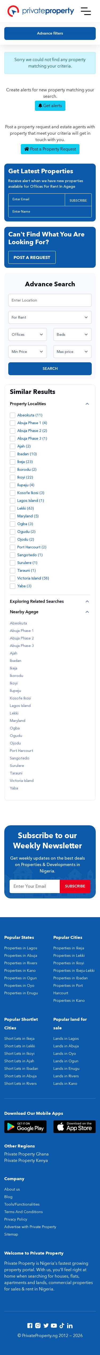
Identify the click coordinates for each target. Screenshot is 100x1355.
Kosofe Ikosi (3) (30, 492)
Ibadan (15, 661)
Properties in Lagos (20, 948)
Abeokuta (18, 623)
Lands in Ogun (65, 1061)
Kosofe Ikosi (20, 698)
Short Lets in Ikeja (19, 1038)
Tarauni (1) (26, 570)
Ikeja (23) (25, 461)
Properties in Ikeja (68, 948)
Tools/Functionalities (21, 1204)
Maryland (17, 721)
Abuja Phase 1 (22, 631)
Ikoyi (14, 683)
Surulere (17, 766)
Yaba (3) (24, 586)
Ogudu (16, 736)
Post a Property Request (52, 149)
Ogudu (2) (26, 531)
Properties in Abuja (20, 955)
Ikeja (13, 668)
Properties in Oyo (19, 985)
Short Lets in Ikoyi (19, 1053)
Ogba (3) (25, 523)
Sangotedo (19, 758)
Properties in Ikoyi (68, 963)
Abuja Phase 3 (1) (32, 438)
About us (12, 1189)
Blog (8, 1196)
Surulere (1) (27, 562)
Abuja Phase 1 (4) (32, 423)
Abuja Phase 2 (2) (32, 430)
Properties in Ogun (20, 978)
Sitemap (11, 1234)
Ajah (13, 653)
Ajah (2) (24, 446)
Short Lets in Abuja (20, 1076)
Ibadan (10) (27, 454)
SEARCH (50, 368)
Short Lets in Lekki (19, 1046)
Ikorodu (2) (27, 469)
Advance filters (50, 33)
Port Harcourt (21, 751)
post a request (32, 258)
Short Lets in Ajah (19, 1061)
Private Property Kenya (26, 1161)
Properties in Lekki (69, 955)
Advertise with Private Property (30, 1226)
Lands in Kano (65, 1083)
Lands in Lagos (66, 1038)
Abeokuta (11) (29, 415)
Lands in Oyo (64, 1053)
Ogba (15, 728)
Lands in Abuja (66, 1046)
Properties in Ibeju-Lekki (74, 970)
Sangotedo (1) (30, 555)
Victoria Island (22, 781)
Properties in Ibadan (70, 978)
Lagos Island (20, 706)
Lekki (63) (25, 508)
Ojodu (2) (25, 539)
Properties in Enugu (21, 993)
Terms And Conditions (23, 1211)
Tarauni (16, 773)
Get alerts (52, 106)
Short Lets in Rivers (20, 1083)
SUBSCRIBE (78, 200)
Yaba (14, 788)
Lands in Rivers (66, 1076)
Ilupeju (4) (25, 485)
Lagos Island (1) (30, 500)
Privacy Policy (15, 1219)
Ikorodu (16, 676)
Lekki (14, 713)
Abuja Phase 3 (22, 646)
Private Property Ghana (26, 1154)
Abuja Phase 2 (22, 638)
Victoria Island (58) (33, 578)
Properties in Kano (20, 970)
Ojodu (15, 743)
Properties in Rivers (20, 963)
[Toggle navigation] (86, 11)
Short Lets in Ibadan (21, 1068)
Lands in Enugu (66, 1068)
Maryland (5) (28, 516)
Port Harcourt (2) (31, 547)
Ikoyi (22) (25, 477)
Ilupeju (15, 691)
